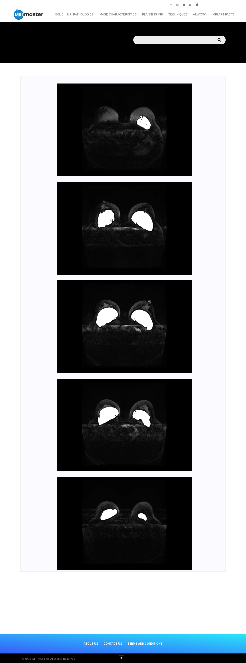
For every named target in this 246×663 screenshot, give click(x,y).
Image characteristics (118, 14)
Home (59, 14)
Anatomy (200, 14)
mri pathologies (80, 14)
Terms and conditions (145, 643)
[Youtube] (184, 5)
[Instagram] (177, 5)
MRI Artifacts (224, 14)
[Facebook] (171, 5)
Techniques (178, 14)
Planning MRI (152, 14)
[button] (81, 14)
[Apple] (197, 5)
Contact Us (113, 643)
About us (91, 643)
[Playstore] (190, 5)
